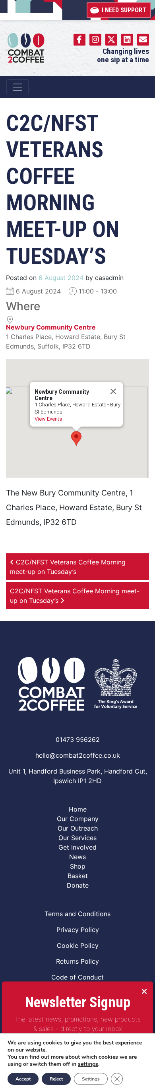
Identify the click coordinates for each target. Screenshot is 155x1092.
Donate (78, 885)
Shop (77, 866)
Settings (91, 1079)
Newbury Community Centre (51, 327)
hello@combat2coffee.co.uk (77, 755)
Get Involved (77, 847)
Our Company (78, 819)
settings (88, 1064)
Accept (23, 1079)
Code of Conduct (77, 977)
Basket (78, 876)
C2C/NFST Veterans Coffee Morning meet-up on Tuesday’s (68, 567)
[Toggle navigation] (17, 87)
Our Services (77, 838)
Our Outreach (78, 828)
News (77, 857)
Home (78, 809)
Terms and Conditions (77, 914)
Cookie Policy (78, 945)
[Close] (113, 391)
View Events (48, 419)
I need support (124, 10)
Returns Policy (77, 961)
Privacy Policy (77, 930)
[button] (76, 438)
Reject (56, 1079)
